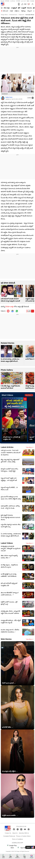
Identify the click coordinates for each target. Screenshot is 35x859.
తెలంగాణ (29, 8)
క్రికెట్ (19, 8)
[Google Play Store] (12, 846)
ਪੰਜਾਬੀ (32, 1)
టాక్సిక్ (11, 11)
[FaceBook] (14, 829)
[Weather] (22, 4)
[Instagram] (21, 829)
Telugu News (4, 14)
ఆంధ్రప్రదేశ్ (23, 8)
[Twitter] (18, 829)
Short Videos (7, 395)
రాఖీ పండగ (5, 11)
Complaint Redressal (9, 836)
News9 (2, 1)
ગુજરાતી (23, 1)
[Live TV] (28, 4)
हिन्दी (7, 1)
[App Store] (23, 848)
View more (28, 395)
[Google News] (29, 829)
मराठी (18, 1)
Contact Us (8, 833)
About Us (15, 833)
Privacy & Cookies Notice (23, 836)
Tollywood (21, 14)
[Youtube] (8, 311)
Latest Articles (7, 447)
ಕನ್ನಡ (13, 1)
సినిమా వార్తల (9, 306)
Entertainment (13, 14)
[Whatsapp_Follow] (17, 311)
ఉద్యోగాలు (17, 11)
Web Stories (6, 639)
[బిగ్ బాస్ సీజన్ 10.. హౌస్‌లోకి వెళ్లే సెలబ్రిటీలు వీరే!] (14, 419)
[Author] (3, 98)
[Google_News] (12, 311)
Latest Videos (7, 543)
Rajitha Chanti (9, 97)
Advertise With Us (24, 833)
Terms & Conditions (17, 839)
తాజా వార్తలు (7, 8)
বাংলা (28, 1)
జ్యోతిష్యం (23, 11)
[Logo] (2, 4)
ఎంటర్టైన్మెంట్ (14, 8)
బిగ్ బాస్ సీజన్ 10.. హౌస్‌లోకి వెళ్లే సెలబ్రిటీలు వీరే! (11, 438)
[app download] (18, 4)
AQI (25, 4)
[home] (2, 7)
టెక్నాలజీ (29, 11)
